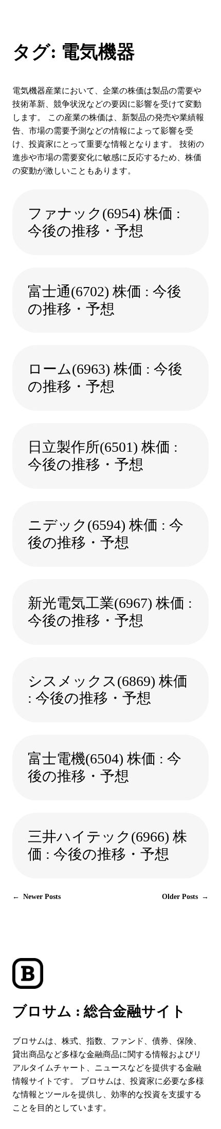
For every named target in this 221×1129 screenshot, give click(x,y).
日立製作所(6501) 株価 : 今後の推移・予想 (103, 455)
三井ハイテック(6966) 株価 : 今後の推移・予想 (107, 845)
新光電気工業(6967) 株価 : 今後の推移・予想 (110, 611)
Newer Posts (36, 896)
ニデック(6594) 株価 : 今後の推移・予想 (105, 533)
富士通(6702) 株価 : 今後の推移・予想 (104, 300)
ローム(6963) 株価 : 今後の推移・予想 (105, 377)
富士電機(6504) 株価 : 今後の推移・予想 (104, 767)
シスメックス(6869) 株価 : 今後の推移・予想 (108, 689)
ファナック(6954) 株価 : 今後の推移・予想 (104, 222)
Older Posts (185, 896)
